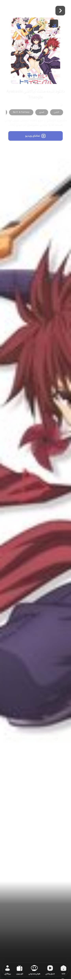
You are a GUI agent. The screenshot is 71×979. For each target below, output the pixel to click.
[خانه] (63, 968)
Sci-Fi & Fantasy (21, 112)
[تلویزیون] (19, 968)
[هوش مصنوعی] (34, 968)
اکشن (56, 112)
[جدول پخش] (50, 968)
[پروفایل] (7, 968)
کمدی (41, 112)
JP (61, 106)
